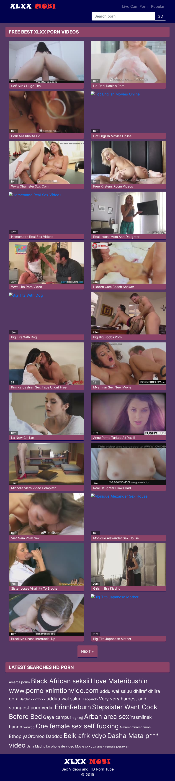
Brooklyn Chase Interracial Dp (33, 639)
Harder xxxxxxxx (32, 699)
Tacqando (90, 699)
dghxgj (77, 717)
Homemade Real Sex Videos (32, 237)
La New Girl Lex (23, 437)
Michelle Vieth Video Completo (33, 488)
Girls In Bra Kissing (107, 588)
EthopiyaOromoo (27, 736)
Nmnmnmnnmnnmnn (135, 727)
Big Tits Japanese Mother (112, 639)
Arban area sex (106, 716)
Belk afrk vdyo (85, 736)
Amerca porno (19, 682)
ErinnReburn (73, 707)
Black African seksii (60, 681)
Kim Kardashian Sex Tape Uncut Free (39, 387)
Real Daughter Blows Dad (112, 488)
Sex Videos (71, 769)
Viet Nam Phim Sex (25, 538)
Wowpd (29, 727)
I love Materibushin (119, 681)
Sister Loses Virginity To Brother (35, 588)
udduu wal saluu (64, 698)
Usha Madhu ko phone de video (50, 746)
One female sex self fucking (77, 726)
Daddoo (54, 736)
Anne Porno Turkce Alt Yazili (114, 437)
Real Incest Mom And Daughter (116, 237)
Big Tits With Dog (24, 337)
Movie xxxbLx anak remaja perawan (102, 746)
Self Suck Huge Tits (26, 86)
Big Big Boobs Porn (107, 337)
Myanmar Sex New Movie (112, 387)
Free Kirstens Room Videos (113, 186)
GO (160, 16)
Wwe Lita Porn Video (26, 287)
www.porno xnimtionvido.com (53, 690)
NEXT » (87, 651)
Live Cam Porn (134, 6)
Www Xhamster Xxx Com (30, 186)
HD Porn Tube (102, 769)
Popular (157, 6)
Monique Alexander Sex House (116, 538)
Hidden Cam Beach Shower (113, 287)
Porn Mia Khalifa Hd (25, 136)
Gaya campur (57, 717)
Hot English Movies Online (112, 136)
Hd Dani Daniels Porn (108, 86)
